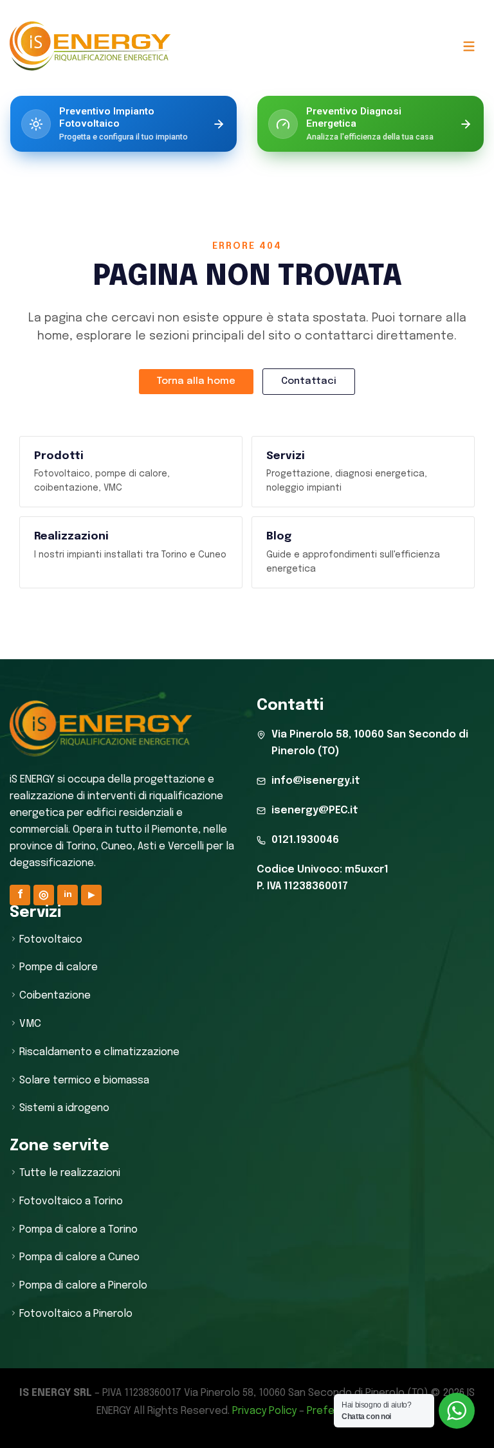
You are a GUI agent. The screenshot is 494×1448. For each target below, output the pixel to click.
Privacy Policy (264, 1411)
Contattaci (308, 381)
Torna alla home (196, 381)
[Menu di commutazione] (468, 46)
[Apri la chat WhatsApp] (457, 1411)
